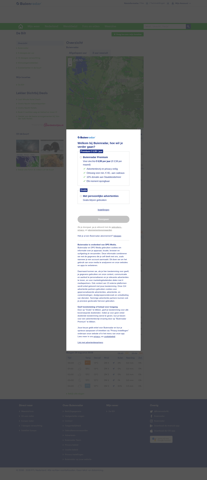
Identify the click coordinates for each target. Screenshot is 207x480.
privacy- (81, 230)
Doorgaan (103, 219)
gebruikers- (117, 227)
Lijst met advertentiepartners (90, 342)
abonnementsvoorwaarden (100, 230)
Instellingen (103, 210)
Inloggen (117, 236)
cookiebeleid (109, 336)
